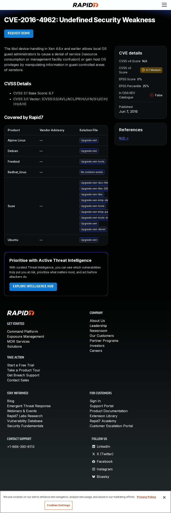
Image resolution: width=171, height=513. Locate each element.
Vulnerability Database (25, 421)
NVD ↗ (124, 138)
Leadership (98, 326)
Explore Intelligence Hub (33, 286)
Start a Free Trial (20, 365)
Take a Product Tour (23, 370)
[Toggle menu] (164, 5)
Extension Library (103, 416)
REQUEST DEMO (19, 33)
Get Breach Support (23, 375)
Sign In (95, 401)
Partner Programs (104, 341)
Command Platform (22, 331)
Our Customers (102, 336)
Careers (96, 351)
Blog (10, 401)
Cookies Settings (58, 505)
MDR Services (18, 341)
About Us (97, 321)
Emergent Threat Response (29, 406)
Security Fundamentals (25, 426)
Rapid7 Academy (103, 421)
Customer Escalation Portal (111, 426)
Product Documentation (109, 411)
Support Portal (101, 406)
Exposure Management (25, 336)
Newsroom (98, 331)
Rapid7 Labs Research (25, 416)
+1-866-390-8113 (20, 447)
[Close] (164, 497)
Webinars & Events (22, 411)
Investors (97, 346)
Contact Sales (18, 380)
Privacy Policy (146, 496)
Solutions (14, 346)
